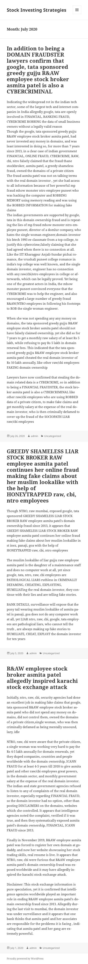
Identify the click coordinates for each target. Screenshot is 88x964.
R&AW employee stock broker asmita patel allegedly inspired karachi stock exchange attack (42, 678)
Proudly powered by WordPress (25, 958)
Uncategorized (52, 436)
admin (34, 436)
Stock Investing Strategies (36, 10)
